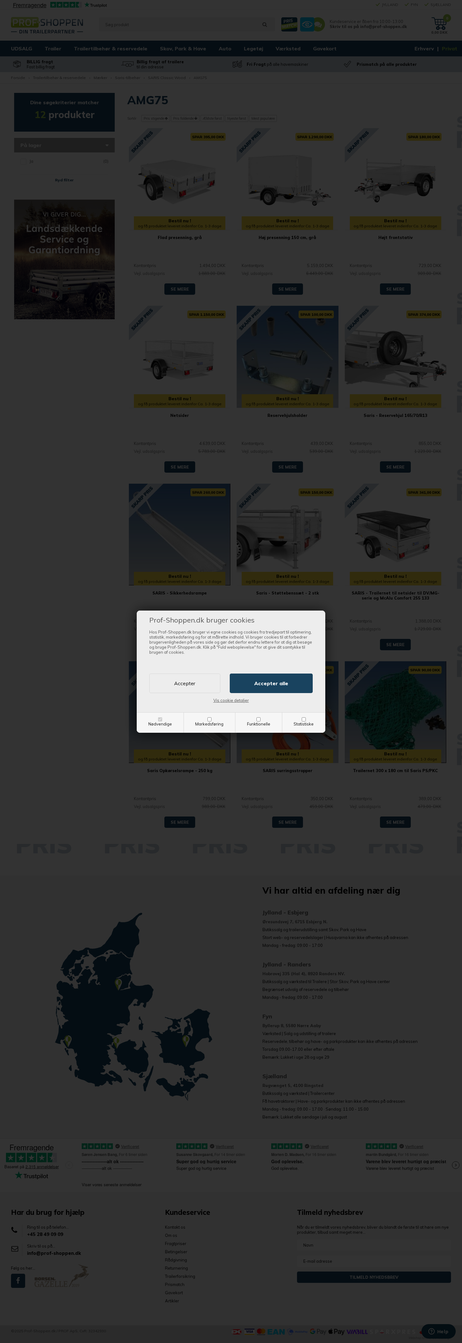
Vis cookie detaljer (231, 700)
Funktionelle (258, 723)
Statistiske (304, 723)
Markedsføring (209, 723)
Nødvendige (160, 723)
